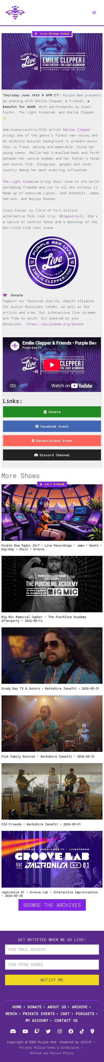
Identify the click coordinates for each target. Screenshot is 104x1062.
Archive (80, 1007)
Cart (65, 1013)
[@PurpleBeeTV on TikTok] (82, 1031)
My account (36, 1020)
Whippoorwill (71, 216)
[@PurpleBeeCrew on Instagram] (59, 1031)
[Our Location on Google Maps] (92, 1031)
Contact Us (66, 1020)
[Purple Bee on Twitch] (37, 1031)
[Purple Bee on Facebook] (70, 1031)
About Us (56, 1007)
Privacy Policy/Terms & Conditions (49, 1047)
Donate (35, 1007)
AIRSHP (86, 1042)
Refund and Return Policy (52, 1053)
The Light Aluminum (20, 181)
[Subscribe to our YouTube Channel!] (25, 1031)
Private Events (39, 1013)
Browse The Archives (52, 905)
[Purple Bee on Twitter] (48, 1031)
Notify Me (52, 980)
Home (17, 1007)
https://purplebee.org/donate (55, 324)
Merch (11, 1013)
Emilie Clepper (77, 129)
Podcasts (85, 1013)
